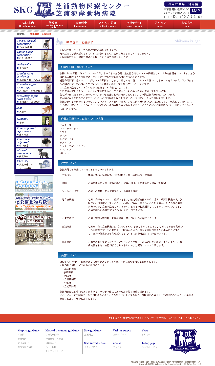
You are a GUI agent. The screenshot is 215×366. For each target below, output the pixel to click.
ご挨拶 (21, 334)
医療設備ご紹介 (25, 347)
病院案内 (28, 24)
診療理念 (22, 338)
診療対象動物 (52, 334)
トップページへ (149, 347)
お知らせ (187, 24)
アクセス (160, 24)
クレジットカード (54, 351)
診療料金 (81, 24)
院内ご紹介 (23, 342)
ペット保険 (51, 347)
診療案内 (54, 24)
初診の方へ (51, 342)
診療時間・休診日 (54, 338)
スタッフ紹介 (107, 24)
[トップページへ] (71, 16)
